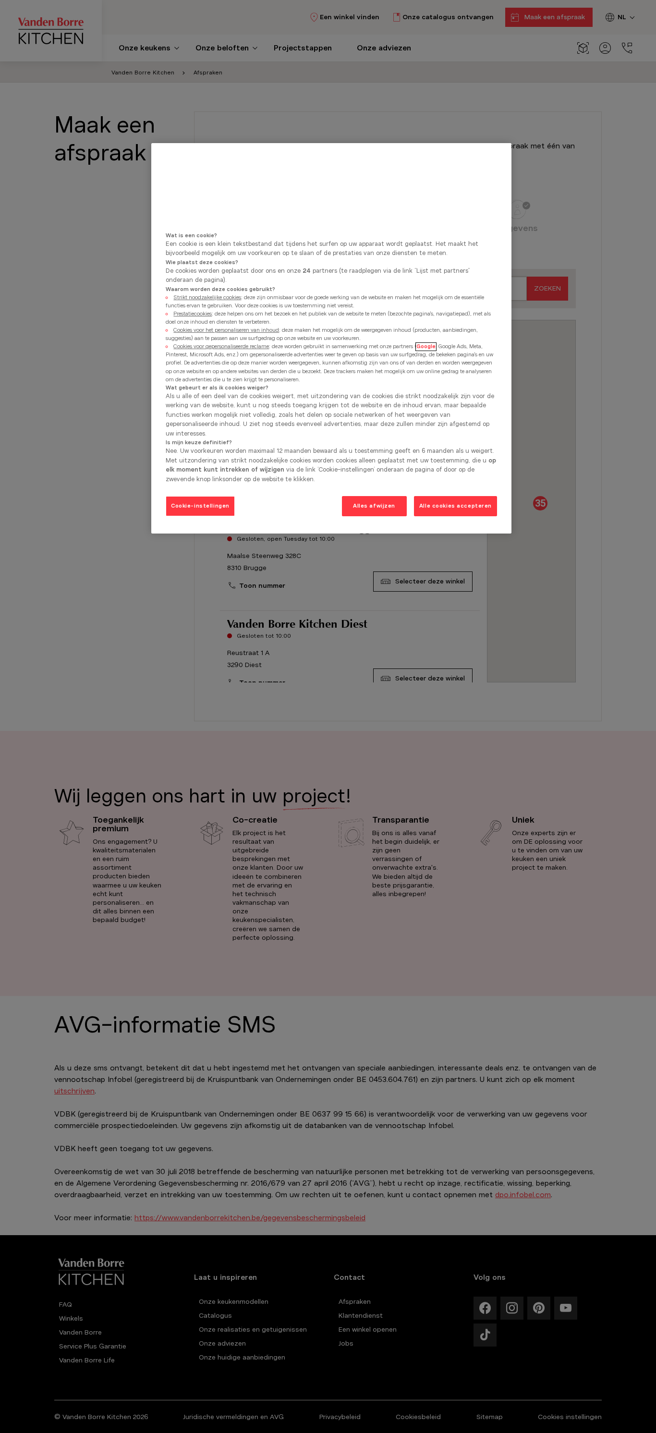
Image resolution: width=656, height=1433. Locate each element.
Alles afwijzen (374, 506)
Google (426, 346)
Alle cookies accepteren (455, 506)
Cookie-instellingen (200, 506)
